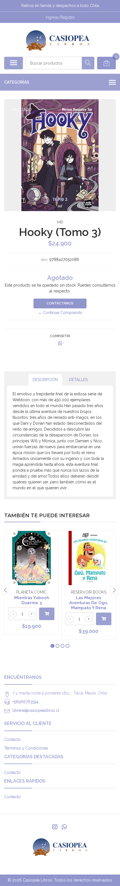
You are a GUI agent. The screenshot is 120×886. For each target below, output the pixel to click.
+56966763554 (26, 702)
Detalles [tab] (78, 379)
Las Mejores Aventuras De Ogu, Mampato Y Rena (88, 602)
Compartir (60, 336)
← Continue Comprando (60, 312)
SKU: (44, 260)
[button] (52, 646)
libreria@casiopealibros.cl (36, 710)
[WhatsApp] (64, 826)
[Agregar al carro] (46, 614)
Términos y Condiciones (26, 748)
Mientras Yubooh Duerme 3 (31, 600)
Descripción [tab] (45, 379)
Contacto (12, 739)
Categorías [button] (16, 82)
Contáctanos (60, 303)
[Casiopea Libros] (57, 39)
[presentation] (5, 590)
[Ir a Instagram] (54, 826)
